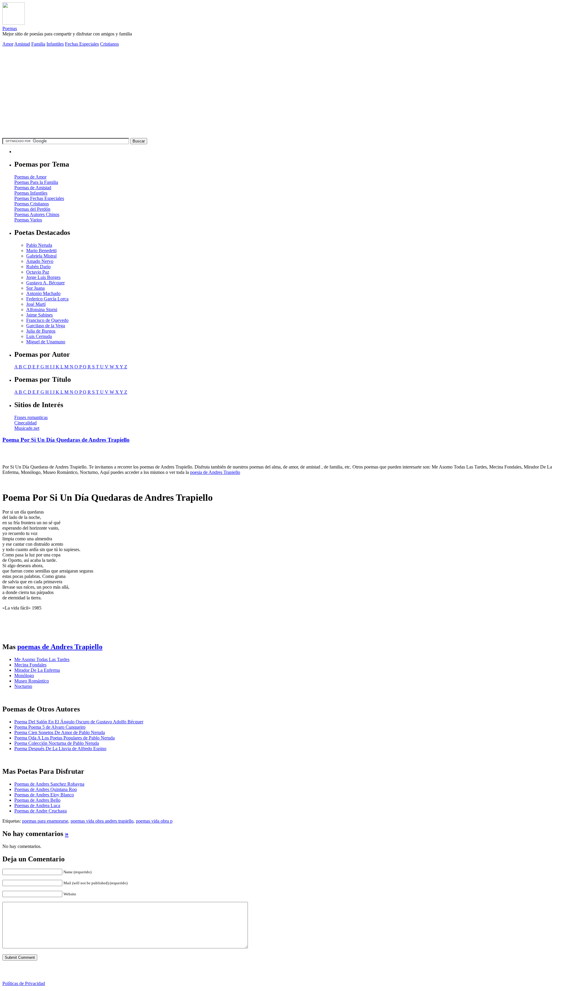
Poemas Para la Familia (36, 182)
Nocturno (23, 686)
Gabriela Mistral (41, 255)
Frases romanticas (31, 417)
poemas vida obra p (154, 820)
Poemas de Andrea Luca (37, 805)
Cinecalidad (25, 422)
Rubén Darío (38, 266)
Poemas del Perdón (32, 209)
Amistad (22, 43)
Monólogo (24, 675)
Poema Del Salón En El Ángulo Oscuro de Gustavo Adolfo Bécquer (78, 721)
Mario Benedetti (41, 250)
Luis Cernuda (39, 336)
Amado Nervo (39, 261)
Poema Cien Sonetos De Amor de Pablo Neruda (59, 732)
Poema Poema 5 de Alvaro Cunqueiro (50, 727)
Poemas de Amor (30, 176)
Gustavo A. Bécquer (45, 282)
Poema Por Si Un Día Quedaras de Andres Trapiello (66, 440)
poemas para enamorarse (45, 820)
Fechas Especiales (82, 43)
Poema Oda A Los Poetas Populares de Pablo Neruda (64, 737)
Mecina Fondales (30, 664)
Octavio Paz (37, 271)
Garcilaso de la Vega (45, 325)
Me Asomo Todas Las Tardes (41, 659)
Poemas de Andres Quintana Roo (45, 789)
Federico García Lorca (47, 298)
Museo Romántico (31, 680)
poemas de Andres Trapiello (59, 647)
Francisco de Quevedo (47, 320)
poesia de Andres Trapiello (215, 472)
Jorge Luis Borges (43, 277)
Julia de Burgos (40, 331)
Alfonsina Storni (41, 309)
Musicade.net (26, 428)
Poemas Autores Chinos (36, 214)
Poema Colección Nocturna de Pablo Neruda (56, 743)
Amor (7, 43)
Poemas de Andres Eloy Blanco (44, 794)
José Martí (36, 304)
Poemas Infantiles (30, 193)
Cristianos (109, 43)
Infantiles (55, 43)
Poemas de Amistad (32, 187)
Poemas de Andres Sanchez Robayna (49, 784)
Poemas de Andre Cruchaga (40, 810)
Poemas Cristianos (31, 203)
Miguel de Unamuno (45, 341)
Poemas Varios (28, 219)
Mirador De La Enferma (37, 670)
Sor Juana (35, 288)
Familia (38, 43)
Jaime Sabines (39, 314)
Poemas (9, 28)
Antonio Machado (43, 293)
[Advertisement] (286, 93)
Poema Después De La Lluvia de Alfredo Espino (60, 748)
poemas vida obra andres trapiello (102, 820)
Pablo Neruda (39, 245)
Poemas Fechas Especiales (39, 198)
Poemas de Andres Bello (37, 800)
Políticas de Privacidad (23, 983)
